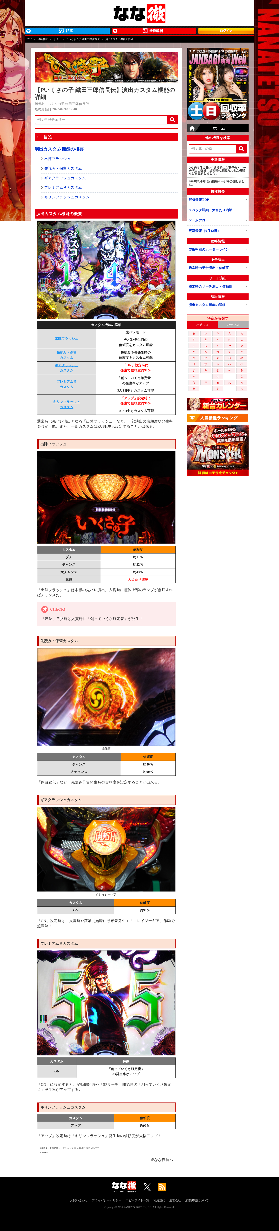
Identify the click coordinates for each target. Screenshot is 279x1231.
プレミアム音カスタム (63, 187)
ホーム (219, 128)
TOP (29, 39)
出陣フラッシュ (57, 159)
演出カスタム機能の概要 (59, 149)
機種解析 (43, 39)
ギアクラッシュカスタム (65, 178)
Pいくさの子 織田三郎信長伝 (83, 39)
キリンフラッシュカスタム (67, 197)
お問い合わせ (79, 1200)
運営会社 (175, 1200)
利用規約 (159, 1200)
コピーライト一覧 (137, 1200)
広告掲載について (197, 1200)
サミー (57, 39)
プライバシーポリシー (107, 1200)
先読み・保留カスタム (63, 168)
